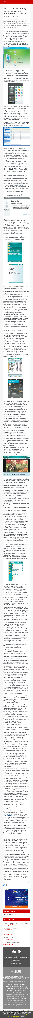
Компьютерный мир (17, 985)
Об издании (16, 957)
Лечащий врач (22, 989)
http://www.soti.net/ (9, 816)
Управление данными (20, 994)
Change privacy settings (16, 963)
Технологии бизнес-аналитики (16, 996)
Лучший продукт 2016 (9, 914)
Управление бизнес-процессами (16, 1002)
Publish (9, 991)
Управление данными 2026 (11, 942)
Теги (27, 959)
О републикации (21, 959)
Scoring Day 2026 (8, 938)
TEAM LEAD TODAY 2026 (10, 928)
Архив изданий (16, 960)
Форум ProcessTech (9, 933)
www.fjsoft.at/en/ (18, 185)
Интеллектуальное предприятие (16, 1000)
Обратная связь (24, 957)
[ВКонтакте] (4, 885)
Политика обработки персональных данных (16, 962)
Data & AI (10, 998)
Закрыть (22, 1016)
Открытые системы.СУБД (17, 987)
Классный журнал (20, 991)
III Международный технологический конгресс (16, 923)
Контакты (14, 959)
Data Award (8, 994)
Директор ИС (11, 989)
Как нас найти (7, 959)
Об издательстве (8, 957)
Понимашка (17, 993)
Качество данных (19, 998)
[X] (6, 885)
